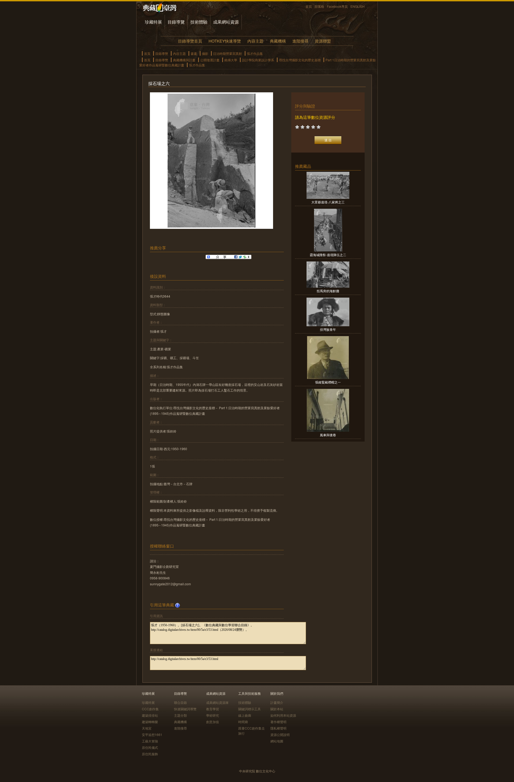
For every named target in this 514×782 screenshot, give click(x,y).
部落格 (319, 6)
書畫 (194, 53)
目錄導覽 (176, 22)
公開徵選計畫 (210, 60)
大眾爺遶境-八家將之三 (328, 202)
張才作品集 (255, 53)
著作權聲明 (278, 721)
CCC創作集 (150, 709)
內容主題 (255, 41)
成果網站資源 (226, 22)
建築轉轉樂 (150, 721)
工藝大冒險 (150, 741)
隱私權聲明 (278, 728)
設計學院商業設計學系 (258, 60)
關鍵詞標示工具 (249, 709)
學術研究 (212, 715)
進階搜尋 (300, 41)
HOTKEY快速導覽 (225, 41)
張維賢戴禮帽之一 (328, 382)
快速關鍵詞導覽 (185, 709)
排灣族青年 (328, 329)
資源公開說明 (280, 734)
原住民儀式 (150, 747)
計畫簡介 (276, 702)
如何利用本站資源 (283, 715)
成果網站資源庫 (217, 702)
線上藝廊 (244, 715)
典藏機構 (278, 41)
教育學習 (212, 709)
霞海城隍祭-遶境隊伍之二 (328, 254)
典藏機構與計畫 (184, 60)
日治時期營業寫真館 (227, 53)
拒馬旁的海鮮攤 (328, 290)
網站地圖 (276, 741)
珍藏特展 (153, 22)
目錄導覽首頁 (190, 41)
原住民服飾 (150, 753)
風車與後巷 (328, 434)
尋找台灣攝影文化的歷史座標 (300, 60)
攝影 (205, 53)
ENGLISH (357, 6)
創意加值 (212, 721)
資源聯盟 (323, 41)
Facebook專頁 (337, 6)
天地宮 (147, 728)
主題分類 (180, 715)
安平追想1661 (152, 734)
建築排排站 (150, 715)
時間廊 (243, 721)
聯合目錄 (180, 702)
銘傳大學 (230, 60)
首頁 (308, 6)
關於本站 (276, 709)
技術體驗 (198, 22)
